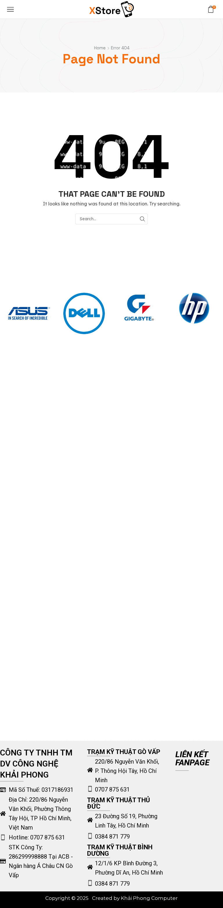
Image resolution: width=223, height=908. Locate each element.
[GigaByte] (139, 307)
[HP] (194, 308)
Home (100, 48)
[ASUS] (29, 313)
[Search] (142, 219)
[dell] (84, 313)
